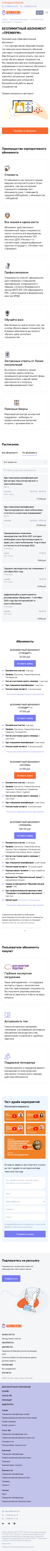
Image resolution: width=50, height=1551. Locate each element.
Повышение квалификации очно (14, 1434)
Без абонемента (9, 452)
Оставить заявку (25, 663)
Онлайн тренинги (8, 1425)
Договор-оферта (8, 1361)
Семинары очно (8, 1441)
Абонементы (8, 1342)
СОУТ (4, 1354)
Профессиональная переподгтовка (16, 1477)
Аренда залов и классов (11, 1338)
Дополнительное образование (16, 1387)
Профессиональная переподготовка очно (18, 1438)
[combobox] (25, 1201)
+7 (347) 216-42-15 (11, 6)
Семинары (6, 1461)
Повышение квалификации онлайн (15, 1414)
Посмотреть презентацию (29, 900)
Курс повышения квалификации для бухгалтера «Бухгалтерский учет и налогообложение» (21, 480)
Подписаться (11, 1278)
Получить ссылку (25, 1234)
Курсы (4, 1494)
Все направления (9, 1369)
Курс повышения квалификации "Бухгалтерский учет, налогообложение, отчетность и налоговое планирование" (23, 509)
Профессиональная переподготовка (16, 1457)
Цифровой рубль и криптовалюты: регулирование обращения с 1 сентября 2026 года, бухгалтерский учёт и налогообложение (23, 599)
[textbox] (25, 1201)
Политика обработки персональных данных (19, 1357)
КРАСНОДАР (7, 1400)
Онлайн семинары (9, 1421)
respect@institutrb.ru (12, 1511)
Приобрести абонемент (25, 130)
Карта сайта (6, 1543)
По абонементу (29, 452)
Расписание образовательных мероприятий (25, 694)
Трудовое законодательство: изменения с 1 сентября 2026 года (25, 570)
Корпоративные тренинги (12, 1465)
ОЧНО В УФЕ (7, 1395)
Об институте (8, 1334)
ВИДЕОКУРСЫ (7, 1404)
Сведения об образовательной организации (19, 1351)
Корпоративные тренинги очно (14, 1445)
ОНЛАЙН (5, 1391)
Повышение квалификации (12, 1454)
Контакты (6, 1373)
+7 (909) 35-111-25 (30, 6)
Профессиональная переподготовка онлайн (19, 1418)
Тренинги (5, 1485)
